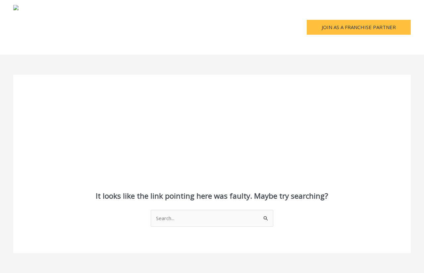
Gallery (162, 27)
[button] (359, 27)
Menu (109, 27)
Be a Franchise (196, 27)
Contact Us (235, 27)
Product (135, 27)
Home (55, 27)
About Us (82, 27)
